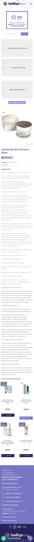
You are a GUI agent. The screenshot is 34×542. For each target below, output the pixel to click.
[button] (3, 538)
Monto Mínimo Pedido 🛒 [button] (18, 90)
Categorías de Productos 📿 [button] (18, 48)
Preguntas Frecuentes (9, 517)
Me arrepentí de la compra (17, 102)
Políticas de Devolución (9, 520)
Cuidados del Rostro (12, 162)
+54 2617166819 (15, 497)
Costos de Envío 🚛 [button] (18, 68)
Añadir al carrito (26, 418)
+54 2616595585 (16, 493)
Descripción (5, 164)
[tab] (5, 164)
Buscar (24, 34)
